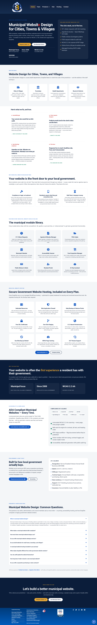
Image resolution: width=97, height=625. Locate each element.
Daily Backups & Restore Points (75, 308)
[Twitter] (76, 610)
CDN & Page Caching (48, 340)
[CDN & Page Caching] (48, 337)
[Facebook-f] (73, 610)
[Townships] (38, 87)
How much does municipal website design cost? (22, 534)
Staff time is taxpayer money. (75, 195)
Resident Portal (48, 268)
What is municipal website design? (19, 518)
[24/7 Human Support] (75, 337)
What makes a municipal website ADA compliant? (23, 530)
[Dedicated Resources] (21, 304)
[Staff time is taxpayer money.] (75, 191)
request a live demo (34, 570)
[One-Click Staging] (48, 320)
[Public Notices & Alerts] (21, 264)
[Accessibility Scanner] (48, 249)
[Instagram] (79, 610)
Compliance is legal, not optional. (21, 195)
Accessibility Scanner (48, 253)
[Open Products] (49, 7)
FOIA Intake (75, 237)
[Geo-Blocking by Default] (21, 337)
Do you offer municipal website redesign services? (23, 538)
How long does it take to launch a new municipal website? (25, 558)
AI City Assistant (75, 268)
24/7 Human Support (75, 340)
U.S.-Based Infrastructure (75, 324)
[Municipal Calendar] (21, 249)
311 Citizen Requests (22, 237)
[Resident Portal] (48, 264)
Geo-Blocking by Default (21, 340)
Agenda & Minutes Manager (48, 237)
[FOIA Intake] (75, 233)
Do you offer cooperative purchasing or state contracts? (24, 562)
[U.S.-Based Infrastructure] (75, 320)
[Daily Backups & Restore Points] (75, 304)
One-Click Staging (48, 324)
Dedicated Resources (22, 308)
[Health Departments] (58, 87)
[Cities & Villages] (18, 87)
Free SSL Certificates (22, 324)
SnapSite (37, 623)
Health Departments (58, 91)
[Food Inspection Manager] (75, 249)
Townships (38, 91)
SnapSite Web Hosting (16, 609)
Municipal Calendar (21, 253)
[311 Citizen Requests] (21, 233)
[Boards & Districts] (78, 87)
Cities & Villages (18, 91)
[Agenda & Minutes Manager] (48, 233)
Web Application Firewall (48, 308)
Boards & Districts (78, 91)
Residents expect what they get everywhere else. (48, 196)
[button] (48, 519)
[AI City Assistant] (75, 264)
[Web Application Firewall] (48, 304)
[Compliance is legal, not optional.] (21, 191)
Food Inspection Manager (75, 253)
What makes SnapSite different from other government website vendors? (28, 550)
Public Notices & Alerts (21, 268)
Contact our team (23, 570)
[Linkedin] (84, 610)
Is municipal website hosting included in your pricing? (24, 546)
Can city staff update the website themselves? (22, 554)
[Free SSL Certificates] (21, 320)
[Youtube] (81, 610)
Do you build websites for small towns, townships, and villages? (26, 542)
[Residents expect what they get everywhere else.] (48, 191)
